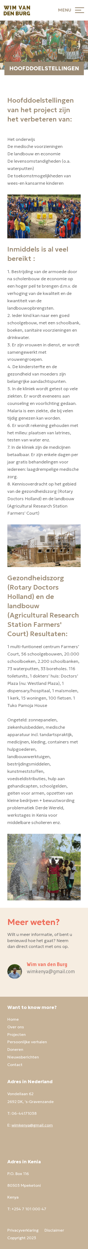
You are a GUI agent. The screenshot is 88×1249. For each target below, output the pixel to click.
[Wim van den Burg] (17, 10)
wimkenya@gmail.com (32, 1125)
